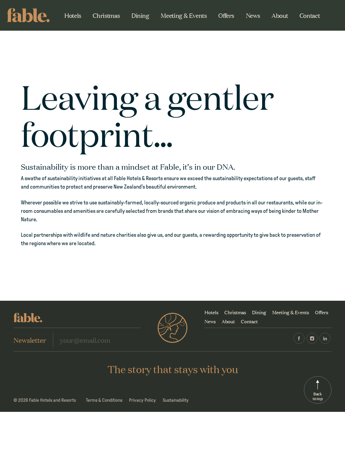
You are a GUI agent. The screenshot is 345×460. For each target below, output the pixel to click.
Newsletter (29, 339)
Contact (310, 15)
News (253, 15)
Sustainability (176, 400)
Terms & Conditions (104, 400)
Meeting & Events (184, 15)
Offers (226, 15)
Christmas (106, 15)
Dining (140, 15)
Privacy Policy (142, 400)
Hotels (72, 15)
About (280, 15)
